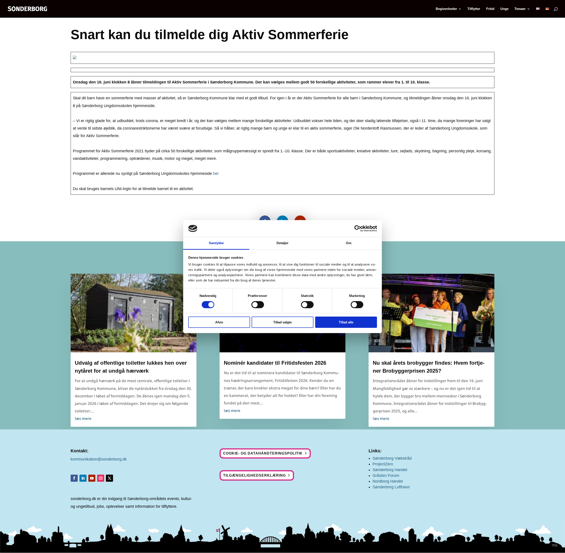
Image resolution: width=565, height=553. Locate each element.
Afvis (219, 322)
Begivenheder (446, 9)
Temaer (520, 9)
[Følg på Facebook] (74, 478)
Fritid (490, 9)
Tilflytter (473, 9)
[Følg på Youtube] (91, 478)
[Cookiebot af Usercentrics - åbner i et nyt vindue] (357, 228)
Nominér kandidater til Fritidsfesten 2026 (275, 363)
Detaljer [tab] (283, 243)
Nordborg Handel (388, 481)
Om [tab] (348, 243)
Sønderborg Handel (390, 470)
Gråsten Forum (386, 475)
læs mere (83, 418)
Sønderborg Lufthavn (391, 487)
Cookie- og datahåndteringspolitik (263, 453)
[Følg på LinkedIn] (83, 478)
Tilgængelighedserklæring (254, 475)
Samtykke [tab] (216, 243)
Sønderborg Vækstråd (392, 458)
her (216, 173)
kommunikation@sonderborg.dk (99, 459)
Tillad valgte (282, 322)
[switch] (257, 304)
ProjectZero (383, 464)
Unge (504, 9)
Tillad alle (346, 322)
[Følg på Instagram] (100, 478)
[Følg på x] (109, 478)
